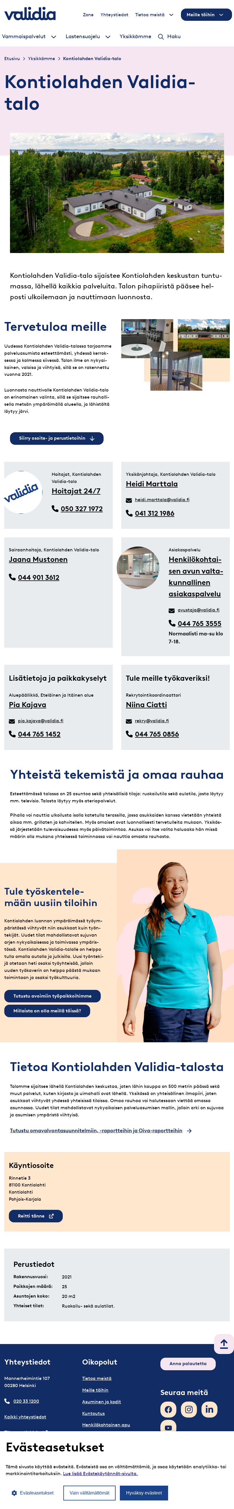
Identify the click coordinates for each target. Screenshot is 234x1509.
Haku (174, 36)
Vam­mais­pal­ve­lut (24, 36)
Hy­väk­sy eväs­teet (144, 1492)
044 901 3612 (38, 577)
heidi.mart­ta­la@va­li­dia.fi (162, 499)
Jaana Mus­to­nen (38, 559)
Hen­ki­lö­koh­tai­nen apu (106, 1425)
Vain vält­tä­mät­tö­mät (89, 1492)
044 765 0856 (157, 734)
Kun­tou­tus (93, 1413)
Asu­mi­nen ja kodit (101, 1401)
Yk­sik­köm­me (135, 36)
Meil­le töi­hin (201, 14)
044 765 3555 (199, 623)
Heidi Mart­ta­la (152, 483)
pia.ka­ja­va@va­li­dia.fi (40, 720)
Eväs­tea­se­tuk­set (36, 1492)
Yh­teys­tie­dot (114, 14)
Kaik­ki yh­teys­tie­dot (25, 1417)
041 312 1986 (154, 513)
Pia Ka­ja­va (27, 704)
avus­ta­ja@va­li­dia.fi (198, 610)
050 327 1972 (82, 509)
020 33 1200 (26, 1401)
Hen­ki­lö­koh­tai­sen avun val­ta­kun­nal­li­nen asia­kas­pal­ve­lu (196, 576)
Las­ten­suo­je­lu (83, 36)
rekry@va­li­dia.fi (152, 720)
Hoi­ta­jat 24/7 (76, 490)
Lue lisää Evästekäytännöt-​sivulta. (100, 1473)
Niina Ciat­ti (146, 704)
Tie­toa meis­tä (150, 14)
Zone (88, 14)
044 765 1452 (39, 734)
